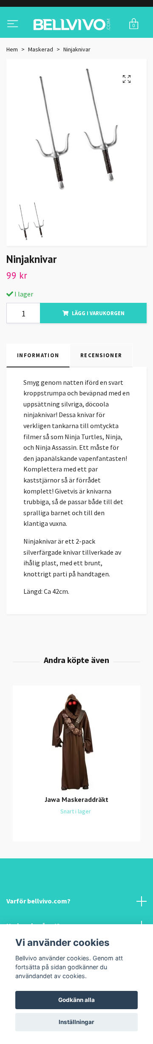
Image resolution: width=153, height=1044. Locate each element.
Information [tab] (38, 388)
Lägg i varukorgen (98, 346)
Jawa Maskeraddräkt (76, 833)
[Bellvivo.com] (76, 41)
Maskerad (40, 83)
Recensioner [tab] (101, 388)
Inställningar (76, 1022)
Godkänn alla (76, 999)
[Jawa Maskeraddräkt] (76, 775)
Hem (12, 83)
